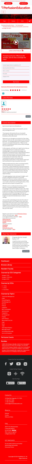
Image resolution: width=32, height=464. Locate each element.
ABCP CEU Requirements (11, 426)
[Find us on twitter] (15, 430)
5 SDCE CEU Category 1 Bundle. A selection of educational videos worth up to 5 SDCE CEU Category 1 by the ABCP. (15, 344)
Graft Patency (5, 318)
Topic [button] (4, 21)
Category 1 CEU (5, 275)
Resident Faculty (7, 269)
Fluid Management (6, 302)
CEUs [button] (22, 21)
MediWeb (5, 225)
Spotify (4, 222)
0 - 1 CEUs (4, 286)
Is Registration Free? (10, 433)
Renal (3, 324)
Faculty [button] (13, 21)
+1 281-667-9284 (9, 400)
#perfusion (4, 86)
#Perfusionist (10, 86)
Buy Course (16, 81)
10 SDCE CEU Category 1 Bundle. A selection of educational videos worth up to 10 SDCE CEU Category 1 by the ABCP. (16, 347)
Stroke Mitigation (6, 300)
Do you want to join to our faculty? (13, 443)
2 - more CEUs (5, 289)
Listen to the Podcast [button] (15, 50)
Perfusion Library (22, 213)
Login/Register (8, 3)
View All (28, 116)
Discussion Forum (9, 447)
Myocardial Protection (7, 320)
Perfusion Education (8, 228)
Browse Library (6, 265)
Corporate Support (10, 428)
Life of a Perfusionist (7, 333)
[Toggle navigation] (3, 12)
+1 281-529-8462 (9, 401)
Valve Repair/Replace (7, 327)
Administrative (5, 311)
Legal (3, 322)
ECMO (3, 298)
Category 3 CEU (5, 279)
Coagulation (5, 313)
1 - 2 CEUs (4, 287)
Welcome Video (9, 417)
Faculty (7, 415)
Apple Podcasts (7, 219)
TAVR (3, 326)
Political (4, 305)
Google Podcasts (7, 220)
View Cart (23, 3)
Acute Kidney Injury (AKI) (7, 331)
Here (16, 215)
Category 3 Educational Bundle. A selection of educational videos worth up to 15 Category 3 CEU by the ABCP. (15, 351)
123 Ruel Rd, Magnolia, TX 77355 (13, 398)
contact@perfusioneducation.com (13, 403)
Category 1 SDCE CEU (7, 277)
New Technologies (6, 309)
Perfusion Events (7, 337)
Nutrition (4, 303)
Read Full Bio (26, 251)
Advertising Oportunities (11, 445)
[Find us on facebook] (14, 430)
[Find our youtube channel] (13, 430)
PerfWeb (5, 226)
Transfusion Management (8, 296)
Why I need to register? (11, 432)
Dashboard (5, 261)
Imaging (4, 316)
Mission (7, 413)
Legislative (4, 307)
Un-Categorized (5, 314)
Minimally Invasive (6, 329)
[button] (30, 21)
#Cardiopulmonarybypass (20, 86)
